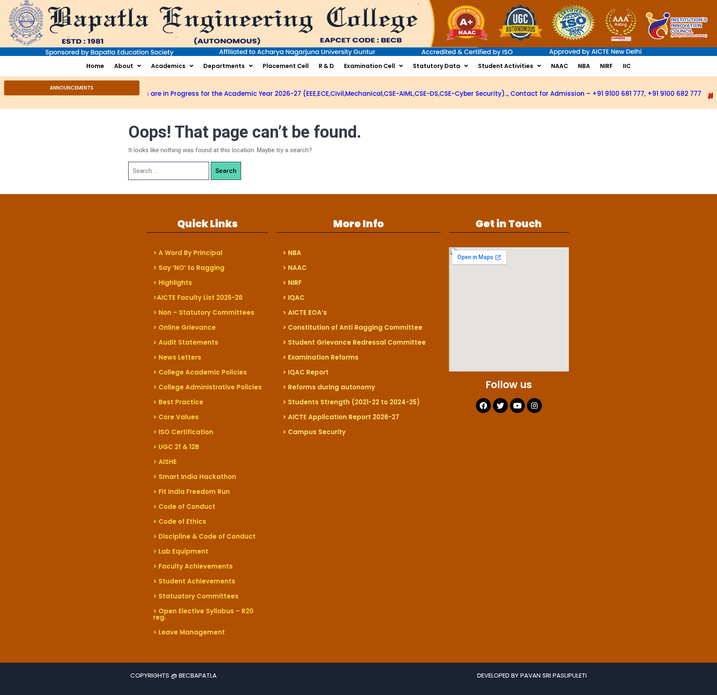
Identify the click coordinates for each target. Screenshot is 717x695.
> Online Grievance (184, 327)
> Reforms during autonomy (329, 387)
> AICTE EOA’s (305, 312)
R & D (326, 66)
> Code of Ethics (179, 521)
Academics (168, 66)
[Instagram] (534, 405)
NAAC (559, 66)
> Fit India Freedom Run (191, 491)
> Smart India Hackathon (194, 476)
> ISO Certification (183, 432)
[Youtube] (517, 405)
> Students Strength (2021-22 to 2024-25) (351, 402)
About (123, 66)
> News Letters (177, 357)
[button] (71, 87)
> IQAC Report (306, 372)
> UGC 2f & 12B (176, 446)
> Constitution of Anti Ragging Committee (352, 327)
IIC (627, 66)
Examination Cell (369, 66)
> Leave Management (189, 632)
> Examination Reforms (320, 357)
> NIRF (292, 282)
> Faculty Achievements (193, 566)
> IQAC (294, 297)
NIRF (606, 66)
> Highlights (172, 282)
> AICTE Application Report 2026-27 (341, 417)
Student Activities (505, 66)
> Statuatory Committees (196, 596)
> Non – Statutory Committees (203, 312)
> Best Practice (178, 402)
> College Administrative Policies (207, 387)
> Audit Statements (185, 342)
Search (226, 171)
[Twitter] (500, 405)
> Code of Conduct (184, 506)
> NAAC (295, 267)
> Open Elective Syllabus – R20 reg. (203, 614)
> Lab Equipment (180, 551)
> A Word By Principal (187, 252)
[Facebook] (483, 405)
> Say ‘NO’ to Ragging (188, 267)
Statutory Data (436, 66)
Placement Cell (286, 66)
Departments (224, 66)
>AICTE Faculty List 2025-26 (198, 297)
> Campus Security (314, 432)
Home (95, 66)
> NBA (292, 252)
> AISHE (165, 461)
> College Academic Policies (200, 372)
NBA (584, 66)
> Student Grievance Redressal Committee (354, 342)
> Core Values (176, 417)
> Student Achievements (194, 581)
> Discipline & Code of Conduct (204, 536)
